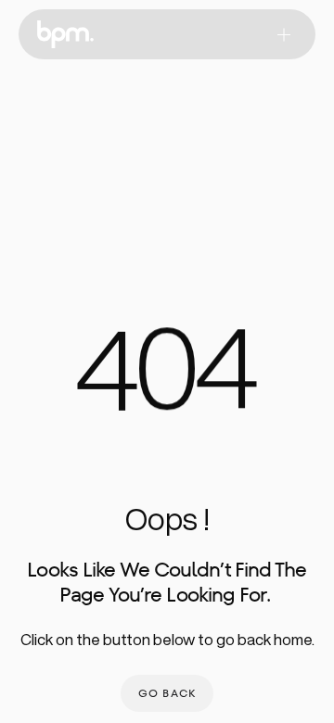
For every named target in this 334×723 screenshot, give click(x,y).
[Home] (65, 34)
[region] (167, 379)
